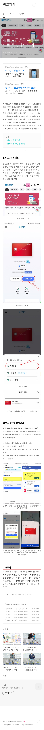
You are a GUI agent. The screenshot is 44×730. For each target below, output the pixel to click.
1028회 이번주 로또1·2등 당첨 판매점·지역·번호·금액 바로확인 (17, 612)
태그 (12, 13)
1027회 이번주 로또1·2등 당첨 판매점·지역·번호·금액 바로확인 (17, 615)
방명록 (22, 13)
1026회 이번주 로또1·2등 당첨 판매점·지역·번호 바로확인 (17, 618)
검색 (34, 4)
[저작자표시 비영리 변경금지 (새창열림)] (29, 594)
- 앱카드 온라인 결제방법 (16, 143)
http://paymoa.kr (12, 84)
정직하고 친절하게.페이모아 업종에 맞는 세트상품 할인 (21, 87)
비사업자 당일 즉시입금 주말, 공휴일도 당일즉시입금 (14, 70)
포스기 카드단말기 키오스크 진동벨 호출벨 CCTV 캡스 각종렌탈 (21, 92)
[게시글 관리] (12, 594)
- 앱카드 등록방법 (13, 140)
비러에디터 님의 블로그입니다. (12, 688)
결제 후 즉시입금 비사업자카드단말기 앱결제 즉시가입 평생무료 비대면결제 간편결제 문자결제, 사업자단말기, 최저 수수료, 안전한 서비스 (14, 74)
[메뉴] (39, 4)
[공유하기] (10, 594)
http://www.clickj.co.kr (14, 67)
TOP (39, 722)
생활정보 (9, 604)
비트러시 (9, 4)
